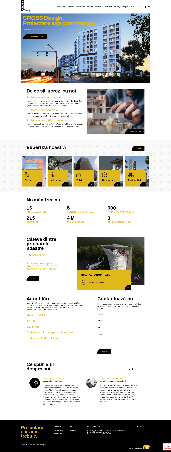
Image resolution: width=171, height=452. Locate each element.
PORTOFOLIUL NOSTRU (35, 36)
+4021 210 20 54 (105, 434)
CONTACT (108, 7)
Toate (138, 148)
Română (140, 7)
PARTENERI (99, 7)
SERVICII (71, 7)
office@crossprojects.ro (124, 7)
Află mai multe (135, 131)
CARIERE (90, 7)
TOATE (33, 278)
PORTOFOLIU (80, 7)
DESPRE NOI (61, 7)
